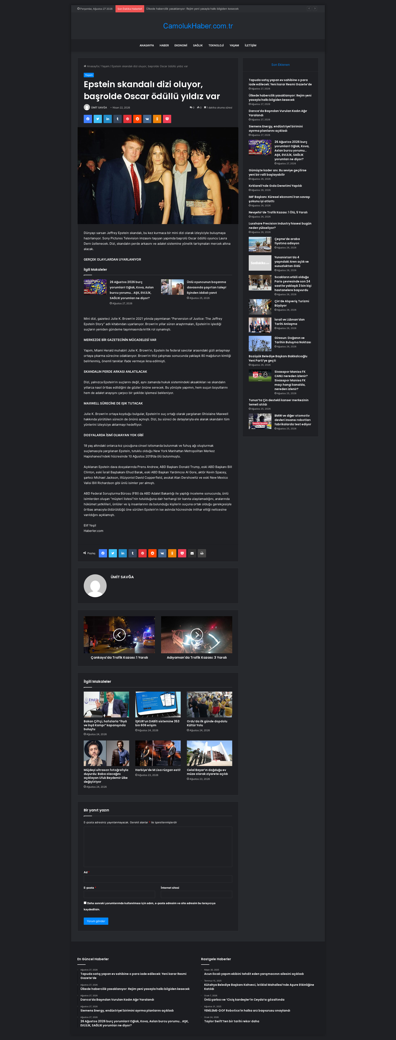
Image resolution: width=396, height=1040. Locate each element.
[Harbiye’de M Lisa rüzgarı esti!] (158, 753)
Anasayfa (147, 45)
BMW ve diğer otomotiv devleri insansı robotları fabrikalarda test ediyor (293, 420)
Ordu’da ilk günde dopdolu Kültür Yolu (207, 723)
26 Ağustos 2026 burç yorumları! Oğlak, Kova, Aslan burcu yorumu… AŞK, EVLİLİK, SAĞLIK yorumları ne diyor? (292, 150)
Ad (87, 872)
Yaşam (234, 45)
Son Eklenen (280, 65)
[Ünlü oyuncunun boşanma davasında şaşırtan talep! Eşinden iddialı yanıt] (172, 287)
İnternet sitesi (170, 887)
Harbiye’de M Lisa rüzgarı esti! (157, 770)
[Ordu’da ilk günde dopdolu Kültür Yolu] (209, 704)
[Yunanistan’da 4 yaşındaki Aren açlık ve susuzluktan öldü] (260, 263)
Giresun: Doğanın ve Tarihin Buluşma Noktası (293, 340)
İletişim (250, 45)
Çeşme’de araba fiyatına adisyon (287, 241)
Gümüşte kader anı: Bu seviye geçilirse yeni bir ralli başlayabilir (277, 172)
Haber (164, 45)
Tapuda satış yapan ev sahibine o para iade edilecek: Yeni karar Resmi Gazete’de (280, 82)
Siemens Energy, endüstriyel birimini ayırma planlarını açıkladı (276, 128)
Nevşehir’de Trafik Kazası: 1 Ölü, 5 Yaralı (278, 212)
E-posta (90, 887)
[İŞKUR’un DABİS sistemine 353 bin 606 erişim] (158, 704)
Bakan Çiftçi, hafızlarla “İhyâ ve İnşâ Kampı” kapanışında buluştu (105, 725)
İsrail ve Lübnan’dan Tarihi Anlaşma (290, 321)
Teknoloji (216, 45)
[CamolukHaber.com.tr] (198, 26)
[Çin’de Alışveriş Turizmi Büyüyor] (260, 307)
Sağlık (198, 45)
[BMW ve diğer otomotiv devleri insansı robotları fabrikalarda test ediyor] (260, 421)
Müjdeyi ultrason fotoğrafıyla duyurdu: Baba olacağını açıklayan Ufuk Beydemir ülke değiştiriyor (106, 776)
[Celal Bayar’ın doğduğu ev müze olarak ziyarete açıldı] (209, 753)
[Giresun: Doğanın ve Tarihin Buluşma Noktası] (260, 343)
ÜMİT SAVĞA (99, 107)
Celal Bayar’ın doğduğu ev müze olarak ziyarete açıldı (207, 772)
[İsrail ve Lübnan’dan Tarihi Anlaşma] (260, 325)
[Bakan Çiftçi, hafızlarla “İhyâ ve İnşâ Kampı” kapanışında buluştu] (106, 704)
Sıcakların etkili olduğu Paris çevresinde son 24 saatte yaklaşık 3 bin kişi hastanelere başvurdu (293, 283)
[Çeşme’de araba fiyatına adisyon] (260, 244)
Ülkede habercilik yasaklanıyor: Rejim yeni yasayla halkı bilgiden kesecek (280, 97)
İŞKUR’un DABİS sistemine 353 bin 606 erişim (157, 723)
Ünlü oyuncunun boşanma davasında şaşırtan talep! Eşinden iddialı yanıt (206, 287)
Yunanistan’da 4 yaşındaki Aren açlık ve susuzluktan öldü (292, 261)
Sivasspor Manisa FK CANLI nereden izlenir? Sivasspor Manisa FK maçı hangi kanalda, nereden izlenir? (291, 380)
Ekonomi (180, 45)
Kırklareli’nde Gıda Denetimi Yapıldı (275, 186)
